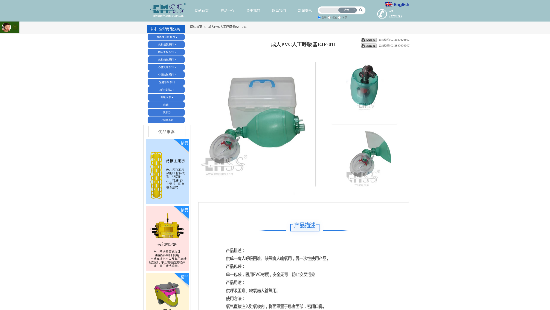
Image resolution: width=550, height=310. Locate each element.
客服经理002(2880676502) (394, 45)
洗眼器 (167, 112)
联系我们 (279, 10)
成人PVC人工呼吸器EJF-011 (227, 26)
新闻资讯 (305, 10)
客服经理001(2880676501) (394, 39)
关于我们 (253, 10)
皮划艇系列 (166, 119)
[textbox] (329, 9)
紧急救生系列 (167, 82)
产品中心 (227, 10)
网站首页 (202, 10)
